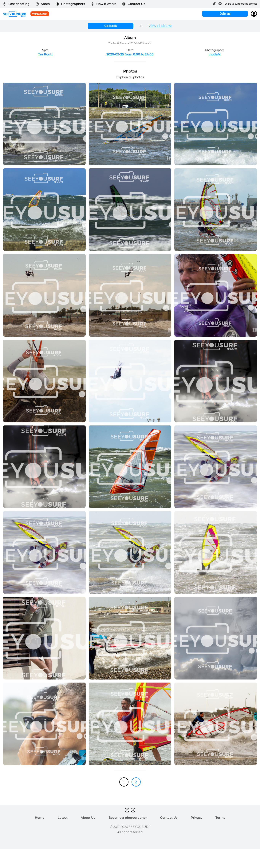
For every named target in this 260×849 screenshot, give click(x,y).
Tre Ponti (45, 54)
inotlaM (215, 54)
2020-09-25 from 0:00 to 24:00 (130, 54)
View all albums (160, 26)
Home (39, 817)
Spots (45, 4)
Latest (63, 817)
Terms (220, 817)
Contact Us (136, 4)
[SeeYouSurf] (14, 14)
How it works (106, 4)
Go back (110, 26)
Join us (225, 13)
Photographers (73, 4)
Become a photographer (127, 817)
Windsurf (40, 13)
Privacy (196, 817)
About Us (88, 817)
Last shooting (19, 4)
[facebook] (214, 3)
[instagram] (220, 3)
